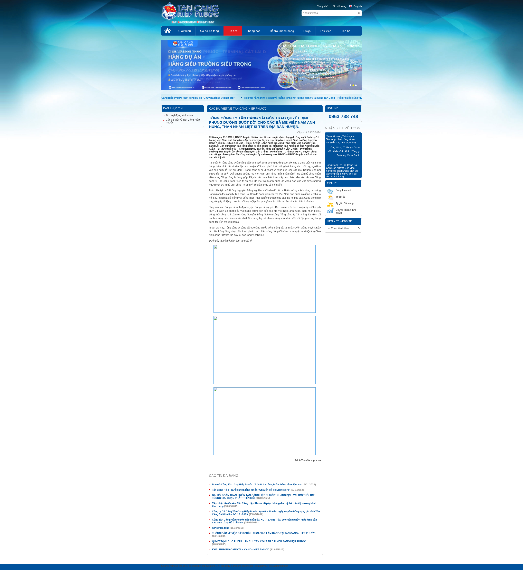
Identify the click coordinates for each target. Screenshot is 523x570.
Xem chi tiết (442, 82)
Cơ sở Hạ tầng (138, 457)
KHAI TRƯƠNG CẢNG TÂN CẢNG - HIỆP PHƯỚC (158, 473)
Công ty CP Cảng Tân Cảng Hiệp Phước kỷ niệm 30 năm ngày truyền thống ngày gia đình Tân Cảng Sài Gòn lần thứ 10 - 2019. (202, 446)
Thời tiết (460, 190)
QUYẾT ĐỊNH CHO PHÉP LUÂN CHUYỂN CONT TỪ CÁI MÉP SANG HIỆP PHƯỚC (177, 468)
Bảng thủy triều (439, 190)
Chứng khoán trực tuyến (444, 196)
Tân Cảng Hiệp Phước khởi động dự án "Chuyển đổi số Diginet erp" (169, 430)
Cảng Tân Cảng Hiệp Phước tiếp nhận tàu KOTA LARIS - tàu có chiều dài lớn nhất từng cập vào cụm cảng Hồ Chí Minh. (198, 452)
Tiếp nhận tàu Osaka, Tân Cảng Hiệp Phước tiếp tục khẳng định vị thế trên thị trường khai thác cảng (187, 441)
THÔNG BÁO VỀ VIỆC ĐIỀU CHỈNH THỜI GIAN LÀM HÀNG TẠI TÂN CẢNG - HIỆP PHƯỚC (181, 462)
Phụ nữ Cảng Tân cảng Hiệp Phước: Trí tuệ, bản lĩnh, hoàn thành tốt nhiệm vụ (174, 425)
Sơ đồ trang (490, 6)
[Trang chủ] (17, 31)
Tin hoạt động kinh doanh (29, 115)
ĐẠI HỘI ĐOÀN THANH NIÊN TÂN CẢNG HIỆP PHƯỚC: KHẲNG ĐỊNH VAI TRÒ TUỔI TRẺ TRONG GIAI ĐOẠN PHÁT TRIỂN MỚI (203, 436)
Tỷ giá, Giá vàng (483, 190)
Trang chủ (473, 6)
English (508, 6)
